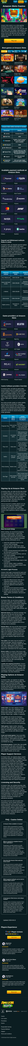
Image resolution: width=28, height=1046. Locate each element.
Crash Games (15, 51)
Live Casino (9, 51)
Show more (14, 992)
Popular (3, 51)
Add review (14, 937)
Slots (23, 51)
